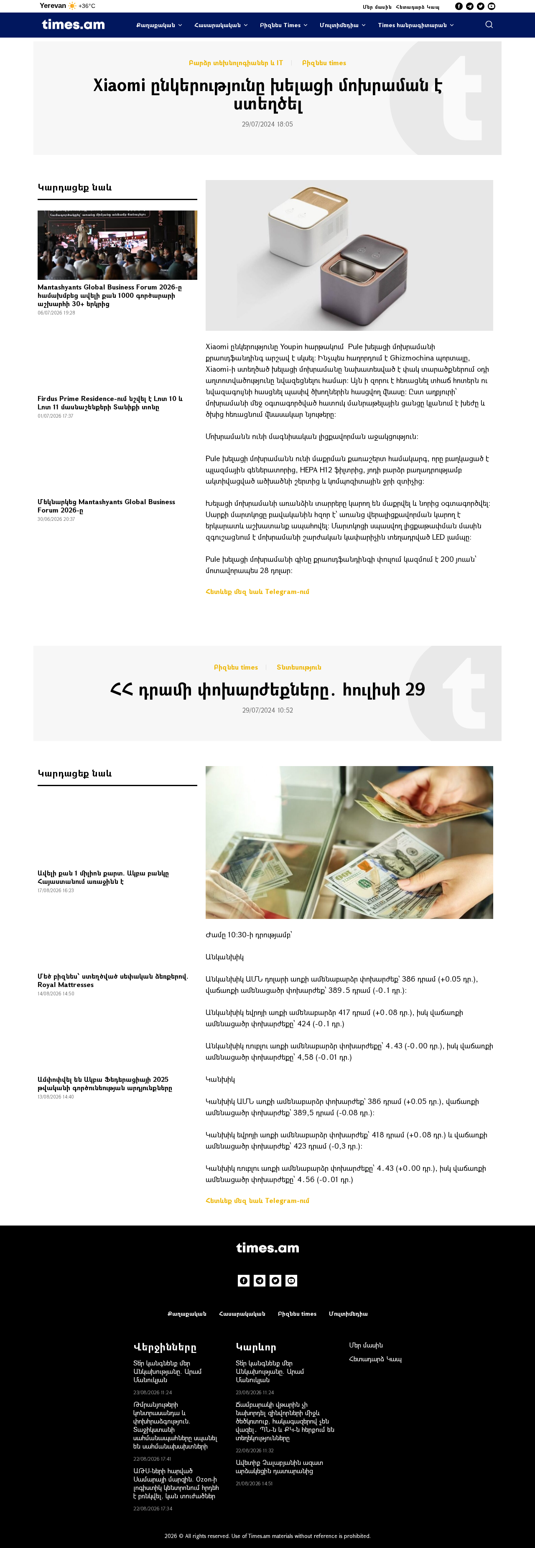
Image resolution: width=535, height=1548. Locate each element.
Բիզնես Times (280, 25)
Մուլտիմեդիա (339, 25)
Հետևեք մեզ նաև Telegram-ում (257, 591)
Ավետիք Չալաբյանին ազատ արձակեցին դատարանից (279, 1466)
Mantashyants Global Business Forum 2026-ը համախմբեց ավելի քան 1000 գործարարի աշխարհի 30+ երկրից (110, 295)
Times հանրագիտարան (412, 25)
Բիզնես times (324, 62)
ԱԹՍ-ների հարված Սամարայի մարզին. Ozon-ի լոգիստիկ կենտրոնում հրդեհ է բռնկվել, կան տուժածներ (176, 1483)
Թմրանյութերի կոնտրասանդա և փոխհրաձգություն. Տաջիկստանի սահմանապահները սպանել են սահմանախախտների (175, 1425)
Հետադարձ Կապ (417, 6)
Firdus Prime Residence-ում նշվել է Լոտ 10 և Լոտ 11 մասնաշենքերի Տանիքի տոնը (110, 402)
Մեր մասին (377, 6)
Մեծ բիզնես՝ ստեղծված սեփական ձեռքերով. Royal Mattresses (113, 980)
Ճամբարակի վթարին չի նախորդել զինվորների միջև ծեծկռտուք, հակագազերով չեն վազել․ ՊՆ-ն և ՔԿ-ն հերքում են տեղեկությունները (285, 1421)
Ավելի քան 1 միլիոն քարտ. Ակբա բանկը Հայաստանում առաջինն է (103, 877)
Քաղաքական (155, 25)
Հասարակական (217, 25)
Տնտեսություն (299, 667)
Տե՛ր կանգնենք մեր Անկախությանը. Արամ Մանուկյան (167, 1371)
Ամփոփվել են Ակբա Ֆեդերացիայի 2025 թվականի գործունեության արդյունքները (105, 1083)
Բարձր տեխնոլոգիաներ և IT (236, 62)
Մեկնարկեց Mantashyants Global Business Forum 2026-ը (106, 505)
